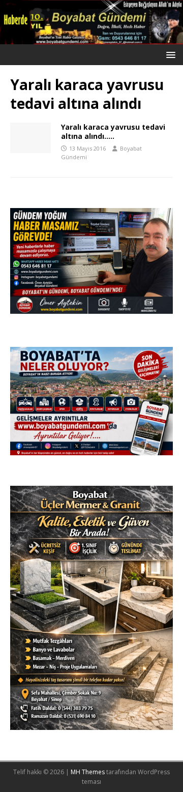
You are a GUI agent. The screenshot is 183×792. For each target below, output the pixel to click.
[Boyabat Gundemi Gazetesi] (91, 38)
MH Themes (88, 772)
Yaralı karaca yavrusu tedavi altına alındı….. (113, 131)
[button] (169, 54)
